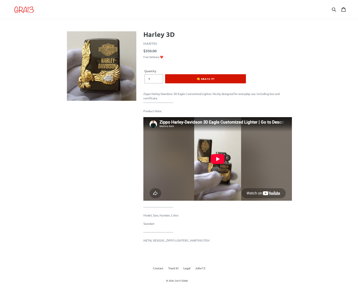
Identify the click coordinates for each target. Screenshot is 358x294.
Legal (186, 268)
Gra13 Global (181, 280)
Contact (158, 268)
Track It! (173, 268)
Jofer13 (200, 268)
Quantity (150, 71)
